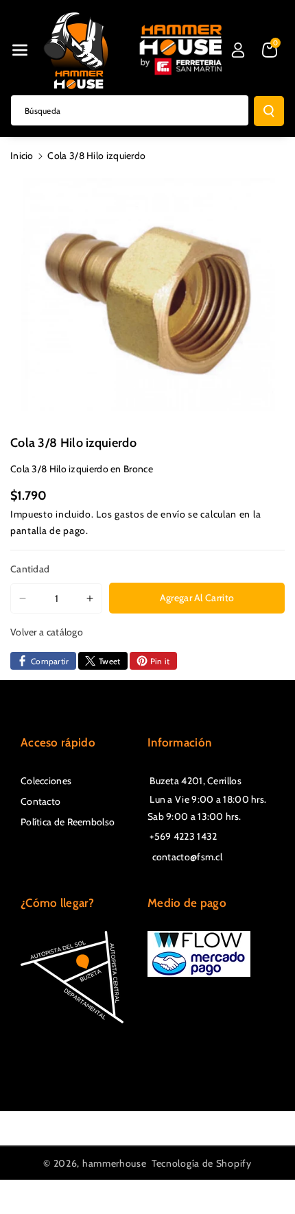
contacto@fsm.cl (185, 857)
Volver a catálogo (46, 632)
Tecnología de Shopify (202, 1163)
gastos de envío (150, 514)
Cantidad (29, 569)
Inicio (22, 155)
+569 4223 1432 (182, 836)
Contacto (40, 801)
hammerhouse (114, 1163)
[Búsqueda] (269, 111)
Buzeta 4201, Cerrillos (194, 781)
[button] (20, 50)
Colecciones (46, 781)
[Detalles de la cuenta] (238, 50)
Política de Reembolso (68, 822)
